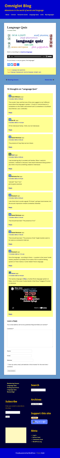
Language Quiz (34, 14)
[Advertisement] (15, 435)
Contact (13, 14)
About (7, 14)
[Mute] (46, 56)
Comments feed (38, 439)
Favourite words (23, 14)
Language (14, 70)
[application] (30, 56)
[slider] (50, 56)
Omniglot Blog (18, 5)
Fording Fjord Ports (13, 387)
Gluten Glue (48, 80)
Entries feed (36, 437)
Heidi (42, 453)
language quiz (19, 72)
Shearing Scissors (13, 80)
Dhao (25, 279)
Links (42, 14)
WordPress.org (37, 442)
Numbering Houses (13, 383)
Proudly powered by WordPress (25, 453)
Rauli (13, 155)
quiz (40, 72)
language (13, 72)
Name (9, 351)
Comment (10, 329)
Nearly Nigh (11, 392)
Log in (34, 435)
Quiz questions (21, 70)
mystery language (26, 52)
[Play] (9, 56)
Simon (13, 273)
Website (9, 360)
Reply (10, 112)
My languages (49, 14)
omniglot (36, 72)
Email (8, 356)
